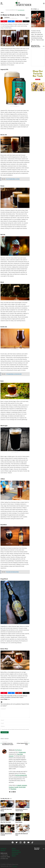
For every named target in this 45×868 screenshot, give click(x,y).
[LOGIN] (43, 3)
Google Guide (22, 787)
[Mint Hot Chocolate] (7, 817)
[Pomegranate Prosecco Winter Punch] (22, 804)
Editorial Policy (15, 850)
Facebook (11, 787)
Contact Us (3, 848)
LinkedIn (19, 785)
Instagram (24, 785)
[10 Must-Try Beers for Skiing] (7, 804)
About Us (3, 850)
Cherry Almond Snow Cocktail (6, 834)
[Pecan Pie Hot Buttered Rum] (22, 828)
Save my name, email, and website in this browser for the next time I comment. (15, 729)
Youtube (16, 787)
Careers (14, 848)
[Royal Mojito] (22, 817)
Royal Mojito (19, 822)
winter (7, 738)
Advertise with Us (16, 852)
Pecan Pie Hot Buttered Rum (22, 834)
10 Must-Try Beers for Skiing (6, 810)
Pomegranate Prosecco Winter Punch (21, 810)
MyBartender (22, 752)
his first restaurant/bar (21, 775)
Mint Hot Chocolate (6, 822)
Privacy (15, 866)
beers (2, 738)
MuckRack (13, 789)
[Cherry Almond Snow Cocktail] (7, 828)
